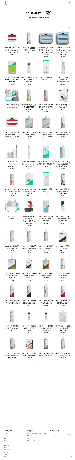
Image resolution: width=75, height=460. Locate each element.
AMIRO (6, 433)
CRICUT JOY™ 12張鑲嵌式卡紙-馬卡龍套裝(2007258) (29, 134)
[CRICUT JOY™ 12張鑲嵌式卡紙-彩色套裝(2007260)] (46, 263)
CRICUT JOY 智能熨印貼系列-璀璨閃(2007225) (46, 354)
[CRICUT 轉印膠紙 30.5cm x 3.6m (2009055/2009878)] (63, 67)
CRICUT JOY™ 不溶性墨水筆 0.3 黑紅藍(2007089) (46, 328)
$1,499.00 (12, 54)
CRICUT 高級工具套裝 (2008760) (46, 190)
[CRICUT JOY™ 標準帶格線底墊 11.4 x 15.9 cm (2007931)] (12, 67)
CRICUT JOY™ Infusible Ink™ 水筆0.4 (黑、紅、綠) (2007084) (62, 219)
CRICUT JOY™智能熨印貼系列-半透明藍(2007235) (63, 276)
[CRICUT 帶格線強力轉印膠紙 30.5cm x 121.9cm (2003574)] (29, 151)
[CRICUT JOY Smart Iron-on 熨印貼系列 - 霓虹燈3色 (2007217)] (12, 179)
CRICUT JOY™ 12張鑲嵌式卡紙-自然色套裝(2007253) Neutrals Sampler (46, 135)
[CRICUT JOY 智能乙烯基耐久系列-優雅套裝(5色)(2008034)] (63, 343)
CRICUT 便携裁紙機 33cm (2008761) (46, 79)
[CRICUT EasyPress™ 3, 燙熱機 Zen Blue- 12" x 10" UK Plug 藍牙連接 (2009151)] (46, 37)
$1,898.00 (12, 139)
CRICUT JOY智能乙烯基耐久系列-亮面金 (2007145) (29, 107)
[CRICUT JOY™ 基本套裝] (12, 206)
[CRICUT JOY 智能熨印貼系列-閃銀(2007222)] (63, 122)
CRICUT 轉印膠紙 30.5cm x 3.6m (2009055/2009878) (62, 80)
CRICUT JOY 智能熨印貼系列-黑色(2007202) (29, 302)
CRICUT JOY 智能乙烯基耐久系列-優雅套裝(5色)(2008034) (62, 356)
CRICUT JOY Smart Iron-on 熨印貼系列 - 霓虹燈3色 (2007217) (12, 191)
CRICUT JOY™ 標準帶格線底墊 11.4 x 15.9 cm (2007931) (12, 80)
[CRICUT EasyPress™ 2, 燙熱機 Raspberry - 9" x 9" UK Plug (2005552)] (12, 37)
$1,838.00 (12, 107)
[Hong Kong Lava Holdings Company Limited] (6, 3)
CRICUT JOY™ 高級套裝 (12, 105)
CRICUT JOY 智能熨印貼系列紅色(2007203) (62, 302)
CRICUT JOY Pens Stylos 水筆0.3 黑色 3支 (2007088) (29, 80)
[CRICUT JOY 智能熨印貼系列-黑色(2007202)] (29, 290)
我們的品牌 (8, 431)
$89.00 (29, 52)
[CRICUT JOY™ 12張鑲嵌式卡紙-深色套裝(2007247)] (63, 236)
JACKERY (6, 445)
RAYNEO (6, 452)
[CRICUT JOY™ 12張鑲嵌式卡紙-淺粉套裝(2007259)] (63, 316)
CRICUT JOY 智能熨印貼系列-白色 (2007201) (46, 302)
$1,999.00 (46, 57)
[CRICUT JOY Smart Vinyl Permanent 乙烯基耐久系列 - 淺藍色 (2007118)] (63, 151)
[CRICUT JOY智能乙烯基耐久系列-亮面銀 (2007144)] (12, 236)
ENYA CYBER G (7, 443)
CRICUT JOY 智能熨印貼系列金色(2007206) (29, 49)
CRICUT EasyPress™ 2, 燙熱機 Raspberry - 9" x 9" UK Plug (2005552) (12, 50)
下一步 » (39, 367)
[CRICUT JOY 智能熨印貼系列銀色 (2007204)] (12, 316)
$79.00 (29, 139)
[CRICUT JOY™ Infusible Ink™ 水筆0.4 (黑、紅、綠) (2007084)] (63, 206)
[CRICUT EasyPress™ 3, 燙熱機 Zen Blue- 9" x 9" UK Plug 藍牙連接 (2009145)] (63, 37)
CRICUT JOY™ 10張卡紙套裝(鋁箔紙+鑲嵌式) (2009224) (29, 356)
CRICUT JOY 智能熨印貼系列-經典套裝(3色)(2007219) (62, 191)
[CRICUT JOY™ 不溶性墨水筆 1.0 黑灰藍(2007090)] (29, 316)
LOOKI (5, 447)
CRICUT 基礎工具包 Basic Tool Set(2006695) (12, 164)
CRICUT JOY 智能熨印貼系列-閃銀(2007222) (62, 133)
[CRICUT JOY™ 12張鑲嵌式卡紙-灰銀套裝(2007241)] (12, 263)
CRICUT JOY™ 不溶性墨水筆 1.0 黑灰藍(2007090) (29, 328)
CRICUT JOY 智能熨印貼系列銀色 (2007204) (12, 327)
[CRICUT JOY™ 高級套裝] (12, 94)
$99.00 (12, 196)
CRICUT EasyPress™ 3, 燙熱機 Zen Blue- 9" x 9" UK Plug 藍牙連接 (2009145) (63, 51)
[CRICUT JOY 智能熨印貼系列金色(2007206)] (29, 37)
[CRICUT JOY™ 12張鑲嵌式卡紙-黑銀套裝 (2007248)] (29, 263)
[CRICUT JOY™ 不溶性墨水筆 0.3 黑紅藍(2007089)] (46, 316)
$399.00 (46, 193)
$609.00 (29, 225)
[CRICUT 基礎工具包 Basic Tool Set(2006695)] (12, 151)
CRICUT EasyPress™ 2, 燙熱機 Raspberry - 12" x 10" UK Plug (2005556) (12, 134)
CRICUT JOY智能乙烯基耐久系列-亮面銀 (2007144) (12, 248)
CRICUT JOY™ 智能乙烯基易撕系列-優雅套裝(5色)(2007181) (12, 356)
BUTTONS (6, 436)
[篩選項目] (70, 28)
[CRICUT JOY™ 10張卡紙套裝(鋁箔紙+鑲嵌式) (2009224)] (29, 343)
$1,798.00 (12, 219)
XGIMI (5, 456)
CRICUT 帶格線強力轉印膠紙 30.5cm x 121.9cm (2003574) (29, 164)
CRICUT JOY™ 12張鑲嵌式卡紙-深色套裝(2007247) (62, 248)
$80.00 (12, 84)
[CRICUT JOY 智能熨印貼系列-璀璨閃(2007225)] (46, 343)
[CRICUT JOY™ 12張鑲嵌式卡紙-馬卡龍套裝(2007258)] (29, 122)
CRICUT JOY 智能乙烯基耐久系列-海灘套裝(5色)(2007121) (46, 248)
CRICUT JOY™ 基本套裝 (12, 216)
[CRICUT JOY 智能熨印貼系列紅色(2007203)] (63, 290)
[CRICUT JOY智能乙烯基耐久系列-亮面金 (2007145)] (29, 94)
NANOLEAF (7, 450)
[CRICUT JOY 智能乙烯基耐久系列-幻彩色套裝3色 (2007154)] (29, 236)
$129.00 (63, 84)
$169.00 (46, 82)
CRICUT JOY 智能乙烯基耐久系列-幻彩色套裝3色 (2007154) (29, 248)
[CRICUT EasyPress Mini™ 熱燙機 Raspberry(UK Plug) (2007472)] (29, 206)
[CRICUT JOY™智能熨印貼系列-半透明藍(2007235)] (63, 263)
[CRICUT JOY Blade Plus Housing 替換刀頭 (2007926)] (29, 179)
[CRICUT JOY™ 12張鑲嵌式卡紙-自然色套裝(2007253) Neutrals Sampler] (46, 122)
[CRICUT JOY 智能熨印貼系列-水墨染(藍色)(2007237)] (46, 206)
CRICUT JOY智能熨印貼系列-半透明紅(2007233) (12, 302)
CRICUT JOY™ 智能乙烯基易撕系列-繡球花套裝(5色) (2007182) (46, 107)
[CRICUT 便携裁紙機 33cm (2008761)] (46, 67)
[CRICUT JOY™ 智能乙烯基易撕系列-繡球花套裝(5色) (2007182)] (46, 94)
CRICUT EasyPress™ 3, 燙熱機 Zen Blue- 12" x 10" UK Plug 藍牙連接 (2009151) (46, 51)
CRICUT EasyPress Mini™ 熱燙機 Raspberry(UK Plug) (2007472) (29, 220)
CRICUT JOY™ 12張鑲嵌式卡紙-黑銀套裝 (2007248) (29, 276)
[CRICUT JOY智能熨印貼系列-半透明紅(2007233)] (12, 290)
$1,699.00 (63, 57)
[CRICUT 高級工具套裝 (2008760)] (46, 179)
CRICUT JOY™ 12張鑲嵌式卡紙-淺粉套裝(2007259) (62, 328)
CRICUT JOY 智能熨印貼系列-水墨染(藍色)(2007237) (46, 219)
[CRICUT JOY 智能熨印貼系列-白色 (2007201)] (46, 290)
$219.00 (12, 168)
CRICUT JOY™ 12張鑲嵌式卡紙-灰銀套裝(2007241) (12, 276)
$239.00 (63, 109)
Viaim (5, 454)
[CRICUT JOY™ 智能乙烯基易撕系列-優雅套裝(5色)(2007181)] (12, 343)
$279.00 (29, 196)
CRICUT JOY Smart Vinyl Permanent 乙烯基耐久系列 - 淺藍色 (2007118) (62, 164)
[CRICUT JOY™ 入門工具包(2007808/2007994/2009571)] (46, 151)
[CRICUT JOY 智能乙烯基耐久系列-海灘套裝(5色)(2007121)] (46, 236)
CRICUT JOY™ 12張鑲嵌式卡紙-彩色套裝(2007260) (46, 276)
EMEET (6, 440)
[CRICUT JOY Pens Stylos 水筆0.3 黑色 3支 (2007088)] (29, 67)
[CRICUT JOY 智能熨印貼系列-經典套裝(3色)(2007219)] (63, 179)
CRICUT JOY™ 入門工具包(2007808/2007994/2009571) (46, 163)
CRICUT (6, 438)
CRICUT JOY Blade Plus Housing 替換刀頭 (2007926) (29, 191)
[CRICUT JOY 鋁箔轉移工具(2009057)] (63, 94)
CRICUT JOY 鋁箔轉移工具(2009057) (62, 106)
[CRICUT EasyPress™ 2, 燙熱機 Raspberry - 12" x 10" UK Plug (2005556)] (12, 122)
